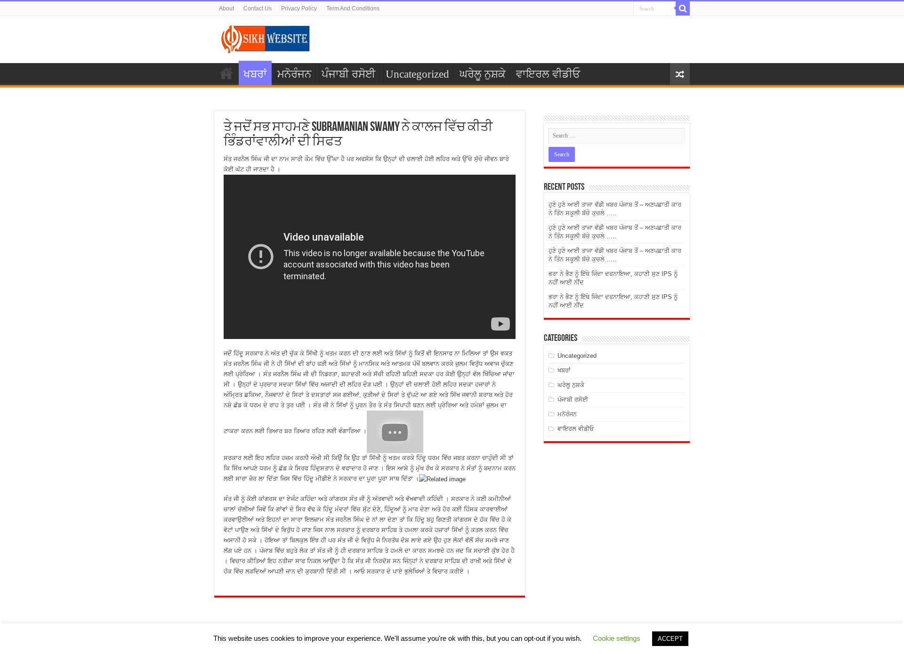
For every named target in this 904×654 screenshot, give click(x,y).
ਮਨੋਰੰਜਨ (294, 74)
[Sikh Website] (266, 37)
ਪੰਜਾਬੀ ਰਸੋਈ (348, 74)
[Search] (683, 8)
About (226, 8)
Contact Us (257, 8)
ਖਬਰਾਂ (255, 74)
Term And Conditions (352, 8)
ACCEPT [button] (670, 638)
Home (226, 73)
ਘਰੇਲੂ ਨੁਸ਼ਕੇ (483, 74)
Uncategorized (417, 74)
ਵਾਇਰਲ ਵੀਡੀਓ (548, 74)
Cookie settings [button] (616, 638)
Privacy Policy (299, 8)
